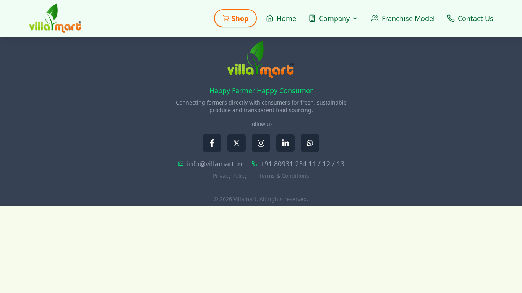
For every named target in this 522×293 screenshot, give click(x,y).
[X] (236, 143)
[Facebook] (212, 143)
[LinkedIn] (285, 143)
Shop (240, 18)
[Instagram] (261, 143)
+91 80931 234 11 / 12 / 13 (302, 163)
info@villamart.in (214, 163)
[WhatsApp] (310, 143)
